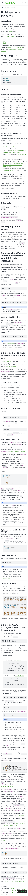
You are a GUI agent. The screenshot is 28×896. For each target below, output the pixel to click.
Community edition (8, 170)
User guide (7, 7)
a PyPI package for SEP (10, 366)
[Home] (2, 7)
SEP (4, 41)
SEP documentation (8, 361)
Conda (6, 78)
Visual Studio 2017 (19, 660)
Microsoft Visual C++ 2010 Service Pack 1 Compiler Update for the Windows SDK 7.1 (13, 164)
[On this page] (25, 3)
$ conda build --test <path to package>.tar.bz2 (14, 336)
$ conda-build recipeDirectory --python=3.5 (14, 302)
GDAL (4, 43)
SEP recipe (9, 47)
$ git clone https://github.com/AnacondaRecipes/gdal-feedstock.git (15, 707)
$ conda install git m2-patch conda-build (15, 697)
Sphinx (2, 894)
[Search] (22, 2)
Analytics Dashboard (13, 889)
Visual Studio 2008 (19, 676)
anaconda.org (10, 36)
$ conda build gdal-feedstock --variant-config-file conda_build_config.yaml (14, 872)
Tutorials (13, 7)
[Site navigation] (2, 3)
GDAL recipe (20, 47)
